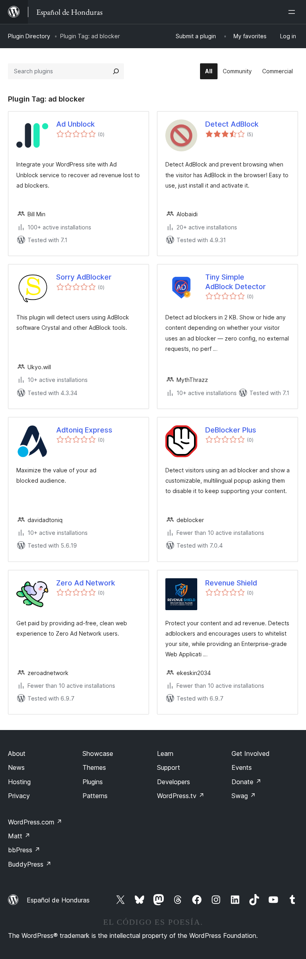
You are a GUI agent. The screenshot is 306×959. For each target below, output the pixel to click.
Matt (19, 836)
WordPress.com (35, 822)
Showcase (97, 753)
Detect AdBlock (232, 124)
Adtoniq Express (84, 430)
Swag (243, 796)
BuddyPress (29, 864)
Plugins (92, 782)
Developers (173, 782)
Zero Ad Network (85, 583)
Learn (165, 753)
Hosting (19, 782)
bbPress (24, 850)
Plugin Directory (29, 36)
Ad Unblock (75, 124)
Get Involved (250, 753)
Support (168, 767)
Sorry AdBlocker (84, 277)
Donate (246, 782)
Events (241, 767)
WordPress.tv (180, 796)
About (17, 753)
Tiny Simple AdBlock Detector (235, 281)
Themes (94, 767)
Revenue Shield (231, 583)
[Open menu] (293, 12)
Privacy (19, 796)
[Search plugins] (116, 71)
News (16, 767)
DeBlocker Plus (230, 430)
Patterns (95, 796)
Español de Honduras (58, 900)
